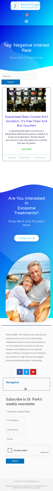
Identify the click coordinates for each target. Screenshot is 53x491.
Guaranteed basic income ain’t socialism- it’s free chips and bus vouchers (26, 121)
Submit (15, 461)
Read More (26, 149)
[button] (26, 21)
